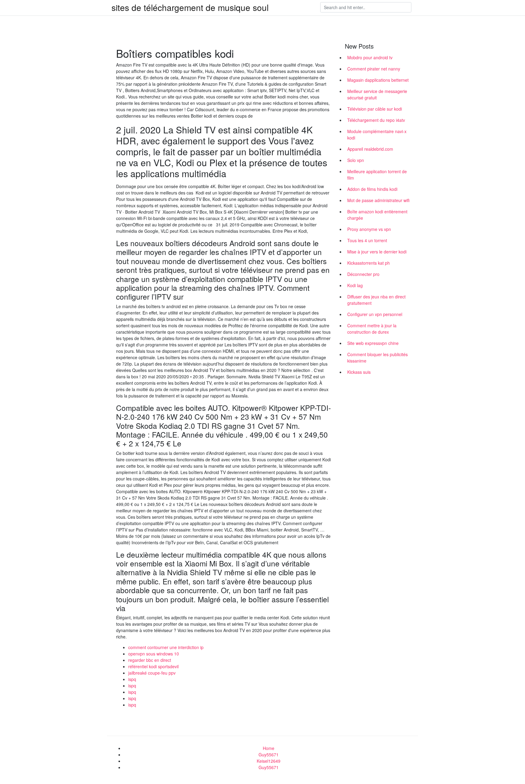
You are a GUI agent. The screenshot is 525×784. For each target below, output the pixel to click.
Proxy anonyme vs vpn (369, 229)
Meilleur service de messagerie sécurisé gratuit (377, 94)
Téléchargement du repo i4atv (376, 120)
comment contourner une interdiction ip (166, 647)
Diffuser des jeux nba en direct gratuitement (376, 300)
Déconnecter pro (363, 274)
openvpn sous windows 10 (153, 654)
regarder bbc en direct (149, 660)
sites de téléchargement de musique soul (190, 7)
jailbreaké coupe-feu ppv (152, 673)
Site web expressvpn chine (373, 343)
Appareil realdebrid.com (370, 149)
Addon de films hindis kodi (372, 189)
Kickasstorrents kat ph (368, 263)
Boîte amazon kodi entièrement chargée (377, 214)
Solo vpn (355, 160)
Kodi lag (355, 285)
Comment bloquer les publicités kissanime (377, 357)
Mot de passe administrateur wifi (378, 200)
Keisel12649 (268, 761)
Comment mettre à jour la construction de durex (371, 328)
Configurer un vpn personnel (374, 314)
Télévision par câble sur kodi (374, 109)
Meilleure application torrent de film (377, 174)
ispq (132, 679)
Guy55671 (269, 754)
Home (268, 748)
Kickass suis (359, 372)
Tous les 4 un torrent (367, 240)
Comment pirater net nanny (373, 69)
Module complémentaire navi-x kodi (377, 134)
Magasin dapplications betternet (378, 80)
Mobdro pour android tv (370, 57)
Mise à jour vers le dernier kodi (377, 252)
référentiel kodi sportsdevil (153, 666)
